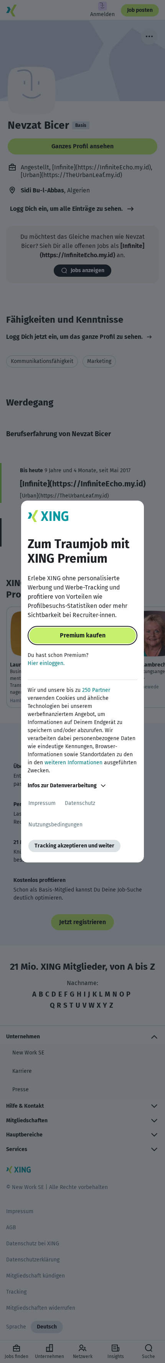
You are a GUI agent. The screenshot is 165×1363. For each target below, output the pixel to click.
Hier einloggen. (46, 663)
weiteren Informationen (73, 762)
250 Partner (96, 690)
